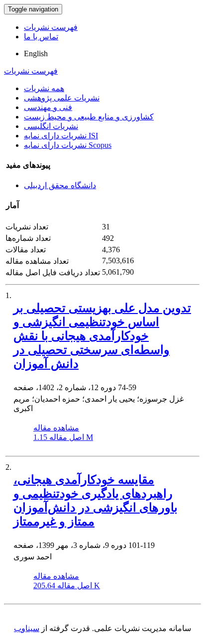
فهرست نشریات (51, 27)
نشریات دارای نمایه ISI (61, 135)
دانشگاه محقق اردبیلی (60, 185)
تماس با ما (41, 36)
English (36, 53)
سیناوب (26, 628)
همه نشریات (44, 88)
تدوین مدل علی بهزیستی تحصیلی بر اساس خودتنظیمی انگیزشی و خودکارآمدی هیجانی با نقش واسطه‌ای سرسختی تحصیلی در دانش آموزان (102, 336)
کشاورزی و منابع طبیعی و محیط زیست (89, 116)
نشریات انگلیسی (51, 126)
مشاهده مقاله (56, 428)
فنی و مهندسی (48, 107)
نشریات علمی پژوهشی (62, 98)
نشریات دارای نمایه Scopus (67, 145)
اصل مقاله (63, 437)
